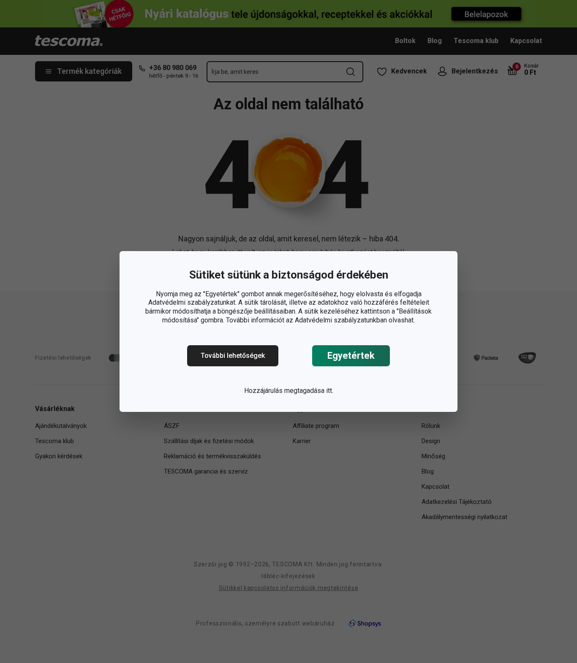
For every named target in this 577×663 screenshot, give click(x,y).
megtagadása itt (308, 391)
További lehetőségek (233, 356)
